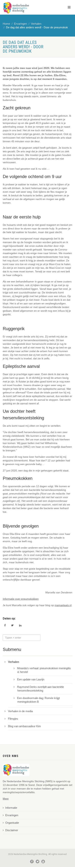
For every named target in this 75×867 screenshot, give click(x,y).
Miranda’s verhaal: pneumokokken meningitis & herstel (44, 670)
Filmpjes (13, 718)
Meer (6, 798)
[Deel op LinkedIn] (20, 625)
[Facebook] (32, 861)
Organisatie (12, 822)
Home (6, 23)
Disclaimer (11, 830)
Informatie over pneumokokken (21, 598)
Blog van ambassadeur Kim (24, 726)
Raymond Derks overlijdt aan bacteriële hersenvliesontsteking (40, 688)
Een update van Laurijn (30, 679)
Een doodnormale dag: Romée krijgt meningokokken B (38, 700)
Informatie (11, 807)
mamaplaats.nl (63, 605)
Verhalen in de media (20, 711)
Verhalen (36, 23)
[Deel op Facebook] (5, 625)
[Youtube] (43, 861)
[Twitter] (37, 861)
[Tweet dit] (12, 625)
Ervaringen (20, 23)
